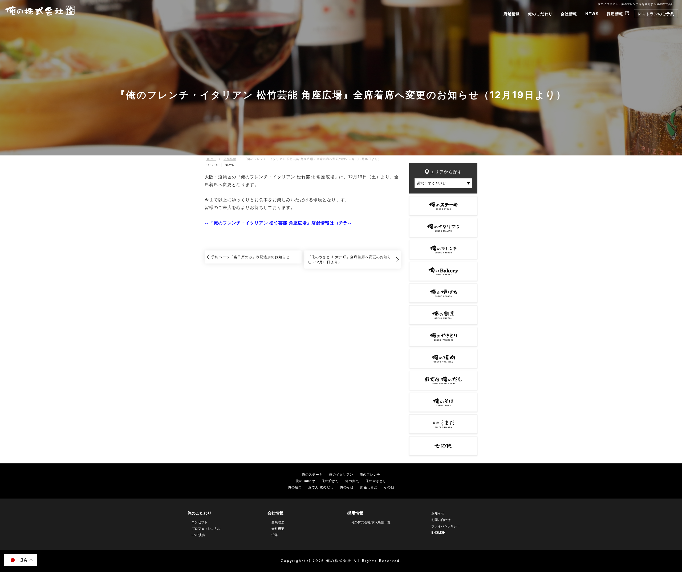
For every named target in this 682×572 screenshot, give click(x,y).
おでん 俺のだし (321, 487)
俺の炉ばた (330, 481)
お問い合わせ (440, 520)
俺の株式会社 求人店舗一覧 (371, 522)
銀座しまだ (368, 487)
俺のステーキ (312, 474)
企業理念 (277, 522)
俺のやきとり (376, 481)
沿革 (274, 535)
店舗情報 (512, 13)
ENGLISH (438, 532)
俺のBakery (305, 481)
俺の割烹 (352, 481)
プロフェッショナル (206, 528)
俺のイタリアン (341, 474)
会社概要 (277, 528)
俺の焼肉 (295, 487)
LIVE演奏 (198, 535)
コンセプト (200, 522)
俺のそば (347, 487)
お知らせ (437, 513)
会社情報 (569, 13)
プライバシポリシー (445, 526)
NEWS (592, 13)
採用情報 (615, 13)
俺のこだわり (540, 13)
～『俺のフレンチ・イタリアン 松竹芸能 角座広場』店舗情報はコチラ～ (278, 222)
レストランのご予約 (656, 13)
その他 (389, 487)
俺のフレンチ (370, 474)
